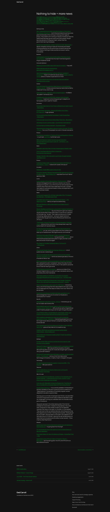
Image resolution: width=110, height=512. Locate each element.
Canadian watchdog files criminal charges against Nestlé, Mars (54, 148)
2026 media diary (21, 469)
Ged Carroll (20, 2)
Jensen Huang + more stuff (24, 480)
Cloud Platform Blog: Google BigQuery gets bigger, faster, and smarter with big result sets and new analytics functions (54, 313)
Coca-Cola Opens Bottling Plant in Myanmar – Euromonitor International (49, 152)
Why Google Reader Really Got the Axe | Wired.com (51, 250)
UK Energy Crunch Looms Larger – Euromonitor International (54, 122)
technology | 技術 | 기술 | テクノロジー (43, 22)
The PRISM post (22, 449)
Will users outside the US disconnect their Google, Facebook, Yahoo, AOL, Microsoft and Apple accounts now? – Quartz (54, 281)
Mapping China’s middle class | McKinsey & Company (51, 65)
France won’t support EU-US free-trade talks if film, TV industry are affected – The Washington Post (54, 196)
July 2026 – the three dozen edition (27, 476)
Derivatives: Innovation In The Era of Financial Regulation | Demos (55, 135)
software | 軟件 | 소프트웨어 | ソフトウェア (60, 21)
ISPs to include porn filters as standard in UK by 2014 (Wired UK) (54, 261)
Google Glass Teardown (43, 388)
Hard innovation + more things (85, 449)
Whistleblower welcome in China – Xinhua (48, 302)
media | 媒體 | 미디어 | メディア (42, 20)
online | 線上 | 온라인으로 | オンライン (54, 20)
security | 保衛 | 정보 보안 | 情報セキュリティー (45, 21)
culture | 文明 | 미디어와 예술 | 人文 (43, 18)
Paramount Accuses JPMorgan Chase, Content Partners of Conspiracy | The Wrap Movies (53, 236)
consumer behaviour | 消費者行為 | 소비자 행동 (56, 16)
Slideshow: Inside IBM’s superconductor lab (49, 170)
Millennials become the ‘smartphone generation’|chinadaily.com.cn (47, 69)
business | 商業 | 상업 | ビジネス (42, 16)
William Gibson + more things (25, 473)
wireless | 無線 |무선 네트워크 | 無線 (66, 23)
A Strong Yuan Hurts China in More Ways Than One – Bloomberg (54, 120)
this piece (67, 237)
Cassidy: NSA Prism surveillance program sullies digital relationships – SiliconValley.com (52, 331)
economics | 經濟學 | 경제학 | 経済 (55, 18)
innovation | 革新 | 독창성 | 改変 (55, 19)
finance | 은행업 (64, 18)
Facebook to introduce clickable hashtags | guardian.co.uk (53, 293)
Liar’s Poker (47, 137)
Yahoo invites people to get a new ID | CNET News (50, 285)
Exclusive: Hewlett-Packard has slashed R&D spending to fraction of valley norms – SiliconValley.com (55, 173)
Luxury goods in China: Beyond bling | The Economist (51, 181)
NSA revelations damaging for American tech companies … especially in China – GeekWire (53, 318)
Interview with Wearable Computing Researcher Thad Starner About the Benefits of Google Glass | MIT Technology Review (54, 384)
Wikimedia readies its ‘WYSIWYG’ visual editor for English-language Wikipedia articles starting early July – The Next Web (54, 276)
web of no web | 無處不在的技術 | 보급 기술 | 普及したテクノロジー (48, 23)
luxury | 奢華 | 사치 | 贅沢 (65, 19)
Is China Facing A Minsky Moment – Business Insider (51, 125)
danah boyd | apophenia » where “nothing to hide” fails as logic (54, 45)
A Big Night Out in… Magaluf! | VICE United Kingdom (51, 93)
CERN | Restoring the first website (46, 269)
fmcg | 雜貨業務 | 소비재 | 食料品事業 (43, 19)
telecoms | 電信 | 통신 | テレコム (56, 22)
